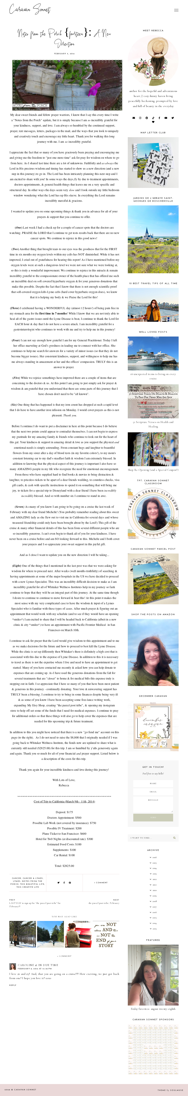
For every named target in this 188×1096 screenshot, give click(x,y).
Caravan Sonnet (29, 10)
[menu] (176, 10)
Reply (13, 985)
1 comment (101, 883)
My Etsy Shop (36, 705)
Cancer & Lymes (33, 878)
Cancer (16, 878)
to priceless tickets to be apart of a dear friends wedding (54, 480)
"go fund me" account (96, 732)
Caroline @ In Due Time (38, 965)
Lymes (17, 881)
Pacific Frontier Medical (92, 625)
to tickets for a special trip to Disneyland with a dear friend (53, 490)
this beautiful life (32, 884)
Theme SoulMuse (170, 1090)
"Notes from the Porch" (27, 120)
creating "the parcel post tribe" (64, 705)
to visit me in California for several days (80, 517)
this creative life (28, 887)
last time (44, 163)
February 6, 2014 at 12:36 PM (35, 969)
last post (77, 565)
